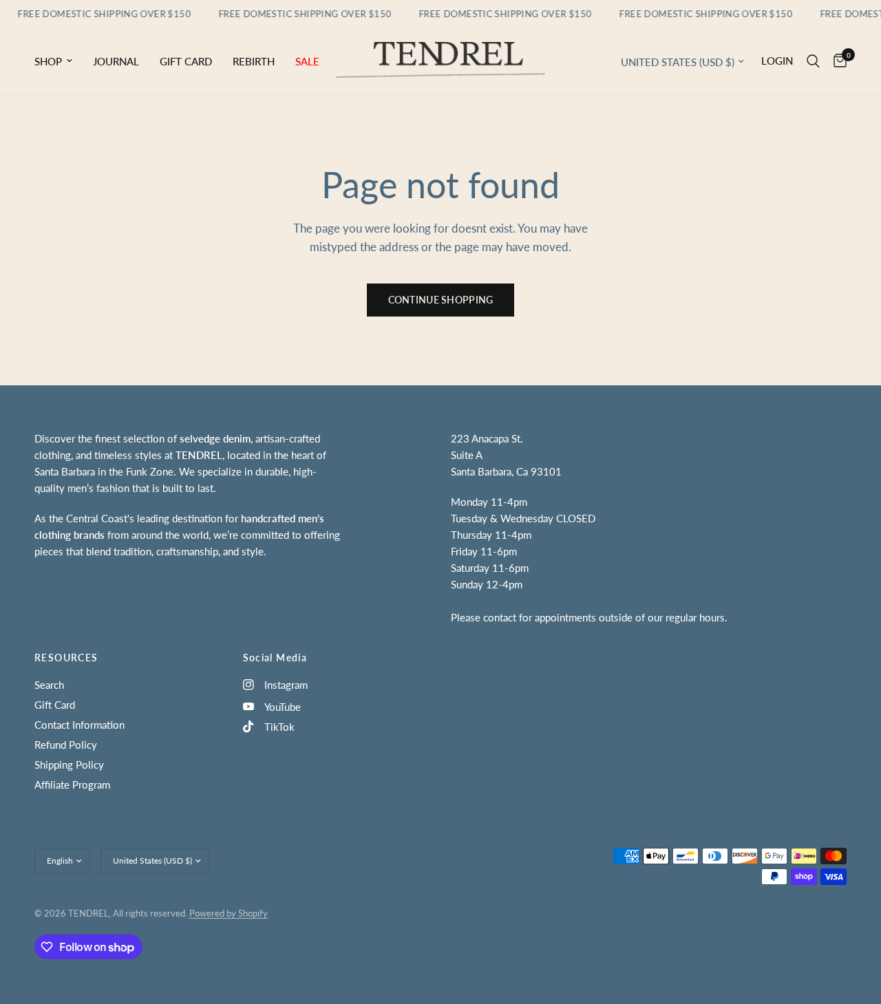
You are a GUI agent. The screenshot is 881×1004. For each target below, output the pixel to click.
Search (49, 685)
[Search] (813, 61)
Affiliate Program (72, 784)
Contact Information (79, 724)
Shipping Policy (69, 764)
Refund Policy (65, 744)
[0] (837, 61)
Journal (116, 61)
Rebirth (254, 61)
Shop (48, 61)
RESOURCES (66, 658)
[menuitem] (58, 61)
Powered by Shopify (228, 913)
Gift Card (186, 61)
